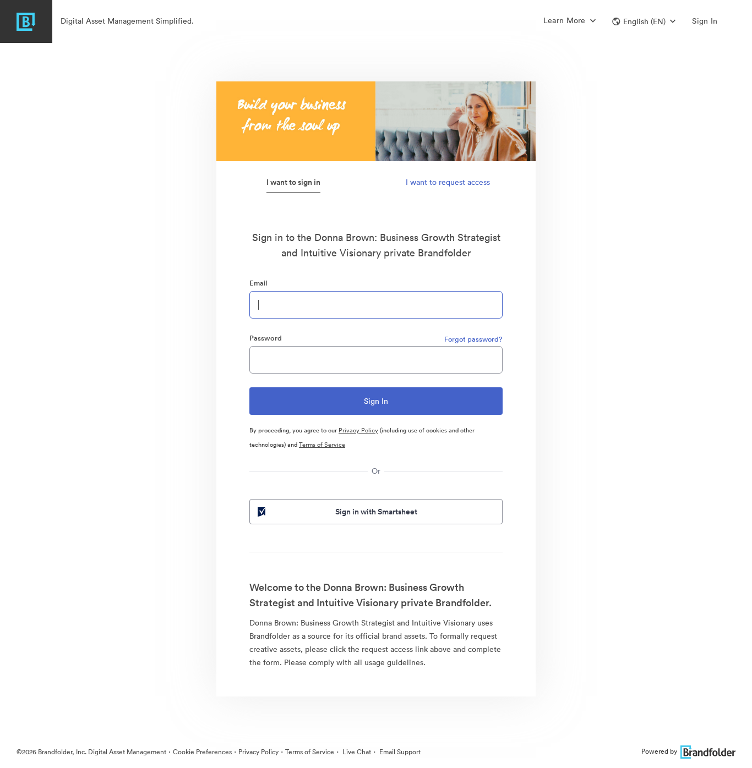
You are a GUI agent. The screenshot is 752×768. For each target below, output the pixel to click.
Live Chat (356, 751)
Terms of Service (322, 444)
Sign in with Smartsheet (376, 511)
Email (258, 283)
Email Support (399, 751)
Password (265, 338)
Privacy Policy (358, 430)
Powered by (659, 751)
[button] (644, 21)
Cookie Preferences (202, 751)
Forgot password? (473, 339)
